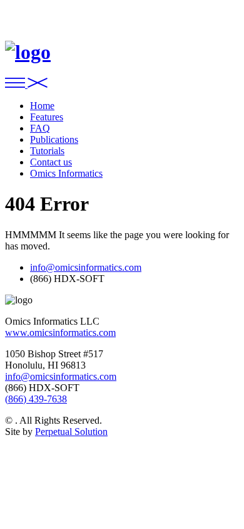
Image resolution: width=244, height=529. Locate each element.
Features (46, 117)
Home (42, 105)
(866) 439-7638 (36, 399)
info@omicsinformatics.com (85, 267)
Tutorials (47, 150)
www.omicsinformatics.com (60, 332)
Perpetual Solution (71, 431)
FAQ (40, 128)
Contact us (51, 162)
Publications (54, 139)
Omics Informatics (66, 173)
